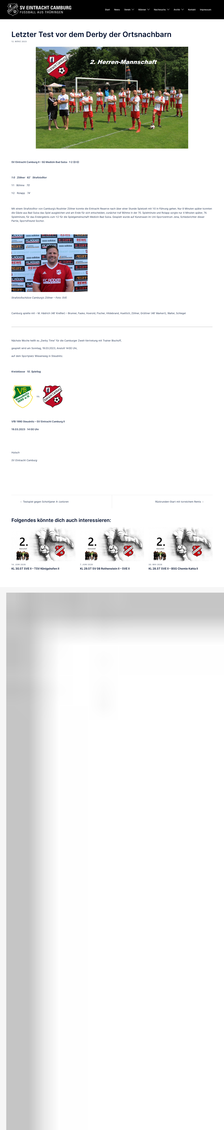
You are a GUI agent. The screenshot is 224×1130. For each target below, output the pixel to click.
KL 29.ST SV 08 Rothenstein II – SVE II (105, 568)
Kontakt (192, 9)
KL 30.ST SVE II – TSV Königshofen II (35, 568)
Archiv (177, 9)
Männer (142, 9)
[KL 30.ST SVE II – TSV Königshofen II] (43, 543)
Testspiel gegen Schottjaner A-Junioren (46, 501)
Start (107, 9)
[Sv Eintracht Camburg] (39, 9)
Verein (127, 9)
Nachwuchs (160, 9)
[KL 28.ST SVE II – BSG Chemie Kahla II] (181, 543)
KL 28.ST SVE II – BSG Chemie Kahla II (173, 568)
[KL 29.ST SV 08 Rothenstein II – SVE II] (112, 543)
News (117, 9)
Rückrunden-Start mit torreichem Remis (178, 501)
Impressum (205, 9)
